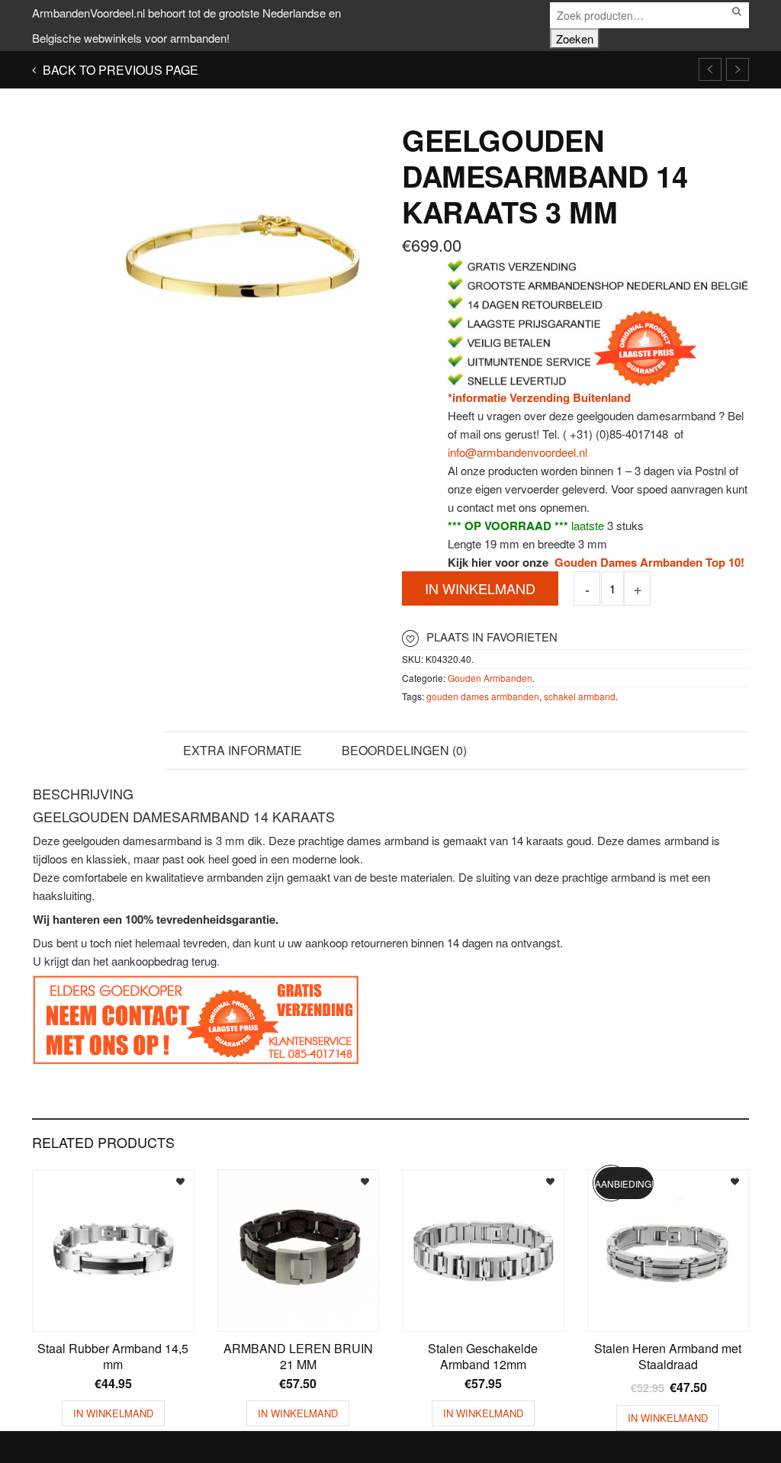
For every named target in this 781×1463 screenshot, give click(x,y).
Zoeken (574, 39)
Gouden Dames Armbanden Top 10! (647, 562)
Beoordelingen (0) (404, 750)
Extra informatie (242, 750)
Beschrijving (97, 750)
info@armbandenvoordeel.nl (517, 452)
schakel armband (579, 696)
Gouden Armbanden (490, 677)
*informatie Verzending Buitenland (539, 397)
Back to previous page (119, 70)
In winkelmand (480, 588)
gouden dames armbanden (482, 696)
